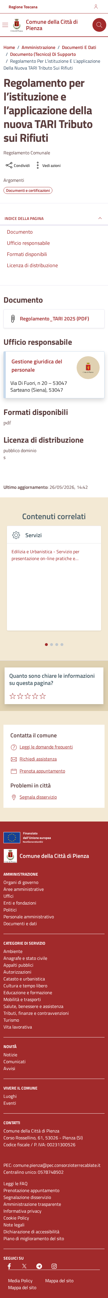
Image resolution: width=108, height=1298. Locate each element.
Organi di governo (20, 882)
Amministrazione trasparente (32, 1204)
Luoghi (10, 1096)
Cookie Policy (16, 1217)
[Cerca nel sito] (99, 25)
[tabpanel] (54, 581)
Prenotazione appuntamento (31, 1190)
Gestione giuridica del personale (37, 365)
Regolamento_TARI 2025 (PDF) (54, 318)
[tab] (46, 644)
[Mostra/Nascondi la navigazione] (5, 24)
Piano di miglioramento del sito (33, 1238)
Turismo (11, 1020)
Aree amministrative (23, 889)
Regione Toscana (23, 7)
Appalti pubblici (18, 965)
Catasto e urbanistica (24, 978)
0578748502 (51, 1172)
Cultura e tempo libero (25, 985)
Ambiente (12, 951)
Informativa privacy (22, 1211)
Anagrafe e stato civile (25, 958)
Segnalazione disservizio (27, 1197)
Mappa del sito (59, 1280)
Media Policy (20, 1280)
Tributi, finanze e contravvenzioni (36, 1013)
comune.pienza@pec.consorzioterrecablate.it (57, 1165)
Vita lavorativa (17, 1026)
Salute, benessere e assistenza (33, 1006)
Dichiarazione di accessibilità (31, 1231)
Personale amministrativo (28, 916)
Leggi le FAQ (15, 1183)
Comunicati (14, 1061)
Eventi (9, 1103)
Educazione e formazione (27, 992)
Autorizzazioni (17, 971)
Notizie (10, 1054)
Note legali (13, 1224)
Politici (10, 909)
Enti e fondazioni (19, 902)
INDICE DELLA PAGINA (24, 218)
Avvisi (9, 1068)
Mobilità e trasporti (22, 999)
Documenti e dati (20, 923)
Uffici (8, 896)
